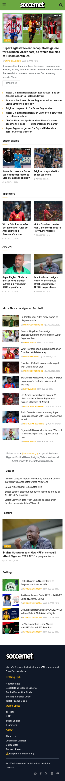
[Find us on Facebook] (41, 773)
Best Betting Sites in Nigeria (21, 688)
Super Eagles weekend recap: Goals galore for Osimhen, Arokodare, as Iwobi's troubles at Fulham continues (31, 52)
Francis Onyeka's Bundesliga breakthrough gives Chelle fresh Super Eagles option (41, 335)
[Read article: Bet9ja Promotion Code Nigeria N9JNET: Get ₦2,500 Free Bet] (10, 628)
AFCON (10, 712)
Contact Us (12, 745)
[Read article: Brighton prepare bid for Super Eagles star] (48, 158)
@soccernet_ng (30, 453)
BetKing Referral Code (18, 696)
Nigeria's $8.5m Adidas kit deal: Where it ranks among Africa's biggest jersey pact (41, 434)
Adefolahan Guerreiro (33, 406)
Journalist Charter (16, 740)
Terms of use (13, 749)
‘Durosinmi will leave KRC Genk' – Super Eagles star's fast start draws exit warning (41, 381)
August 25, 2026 (52, 632)
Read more (13, 83)
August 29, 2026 (53, 325)
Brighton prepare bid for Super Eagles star (29, 108)
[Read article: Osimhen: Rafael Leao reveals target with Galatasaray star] (10, 367)
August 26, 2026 (52, 618)
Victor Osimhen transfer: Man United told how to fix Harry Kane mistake (47, 227)
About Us (11, 736)
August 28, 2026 (52, 589)
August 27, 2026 (11, 561)
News (8, 40)
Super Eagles (13, 720)
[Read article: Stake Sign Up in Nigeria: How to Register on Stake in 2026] (10, 585)
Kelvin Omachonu (13, 61)
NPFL (9, 716)
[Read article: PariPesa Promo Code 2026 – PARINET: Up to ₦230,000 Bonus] (10, 600)
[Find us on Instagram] (52, 773)
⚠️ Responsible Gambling (20, 753)
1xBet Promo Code (16, 701)
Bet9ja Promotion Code (19, 692)
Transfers (11, 725)
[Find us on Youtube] (57, 773)
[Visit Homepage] (32, 5)
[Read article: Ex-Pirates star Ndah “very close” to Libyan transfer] (10, 321)
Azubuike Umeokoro (32, 589)
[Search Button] (60, 5)
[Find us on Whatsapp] (35, 773)
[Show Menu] (4, 5)
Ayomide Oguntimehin (33, 325)
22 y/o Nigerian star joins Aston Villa (24, 487)
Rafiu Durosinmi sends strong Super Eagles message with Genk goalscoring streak (41, 416)
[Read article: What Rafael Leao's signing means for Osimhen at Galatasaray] (10, 353)
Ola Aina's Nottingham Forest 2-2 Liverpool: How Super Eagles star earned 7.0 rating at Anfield (38, 399)
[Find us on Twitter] (46, 773)
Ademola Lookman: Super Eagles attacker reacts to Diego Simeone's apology (16, 174)
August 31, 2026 (31, 61)
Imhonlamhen (29, 343)
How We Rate (13, 683)
